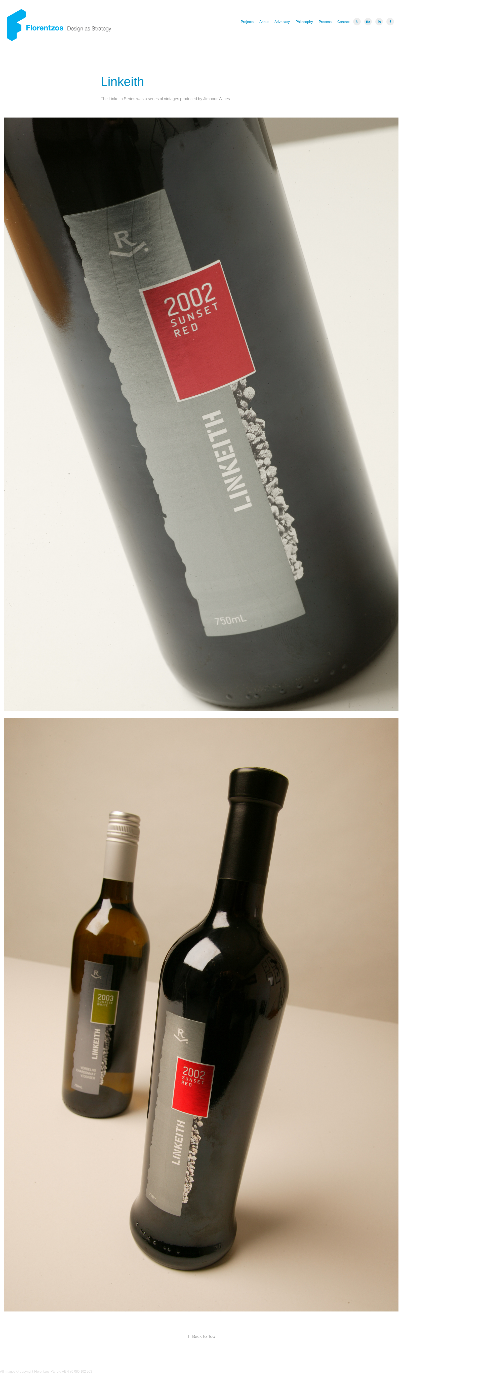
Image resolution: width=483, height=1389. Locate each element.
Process (325, 22)
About (264, 22)
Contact (343, 22)
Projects (247, 22)
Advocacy (282, 22)
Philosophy (304, 22)
